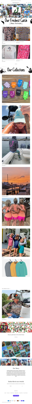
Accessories (4, 104)
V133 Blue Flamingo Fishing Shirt (20, 41)
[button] (1, 3)
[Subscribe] (22, 386)
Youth (3, 257)
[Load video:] (16, 349)
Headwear (3, 134)
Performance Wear (5, 196)
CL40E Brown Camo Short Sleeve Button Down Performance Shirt (9, 42)
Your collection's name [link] (5, 288)
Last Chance (4, 319)
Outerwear (3, 165)
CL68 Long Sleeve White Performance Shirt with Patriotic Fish (8, 60)
